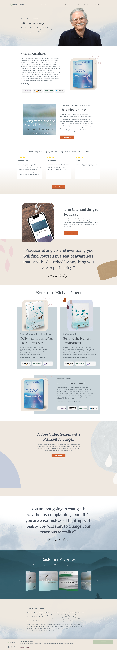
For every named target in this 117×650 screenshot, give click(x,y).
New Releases (69, 4)
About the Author (99, 4)
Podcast (43, 4)
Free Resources (55, 4)
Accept (103, 642)
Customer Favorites (83, 4)
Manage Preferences (25, 647)
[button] (16, 167)
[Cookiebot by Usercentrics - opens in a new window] (11, 647)
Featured (33, 4)
